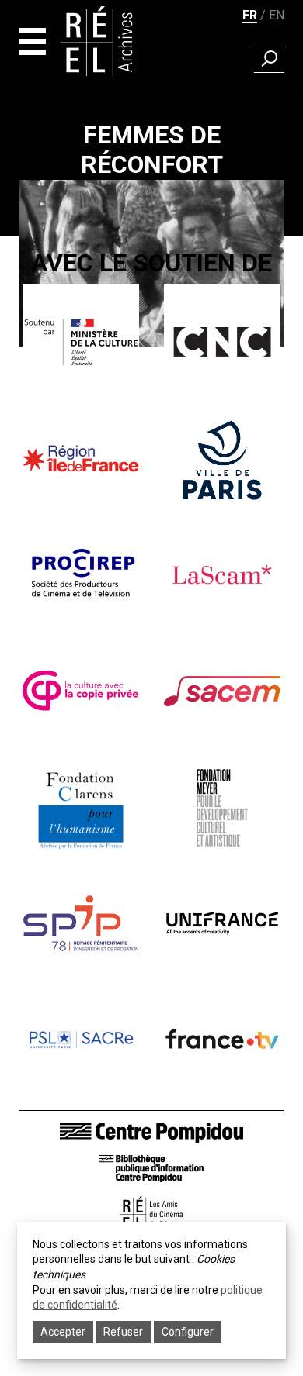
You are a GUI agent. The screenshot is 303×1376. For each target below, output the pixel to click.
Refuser (123, 1332)
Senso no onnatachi (151, 386)
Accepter (62, 1332)
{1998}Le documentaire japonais (151, 364)
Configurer (188, 1332)
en (276, 15)
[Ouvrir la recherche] (269, 60)
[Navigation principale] (32, 41)
